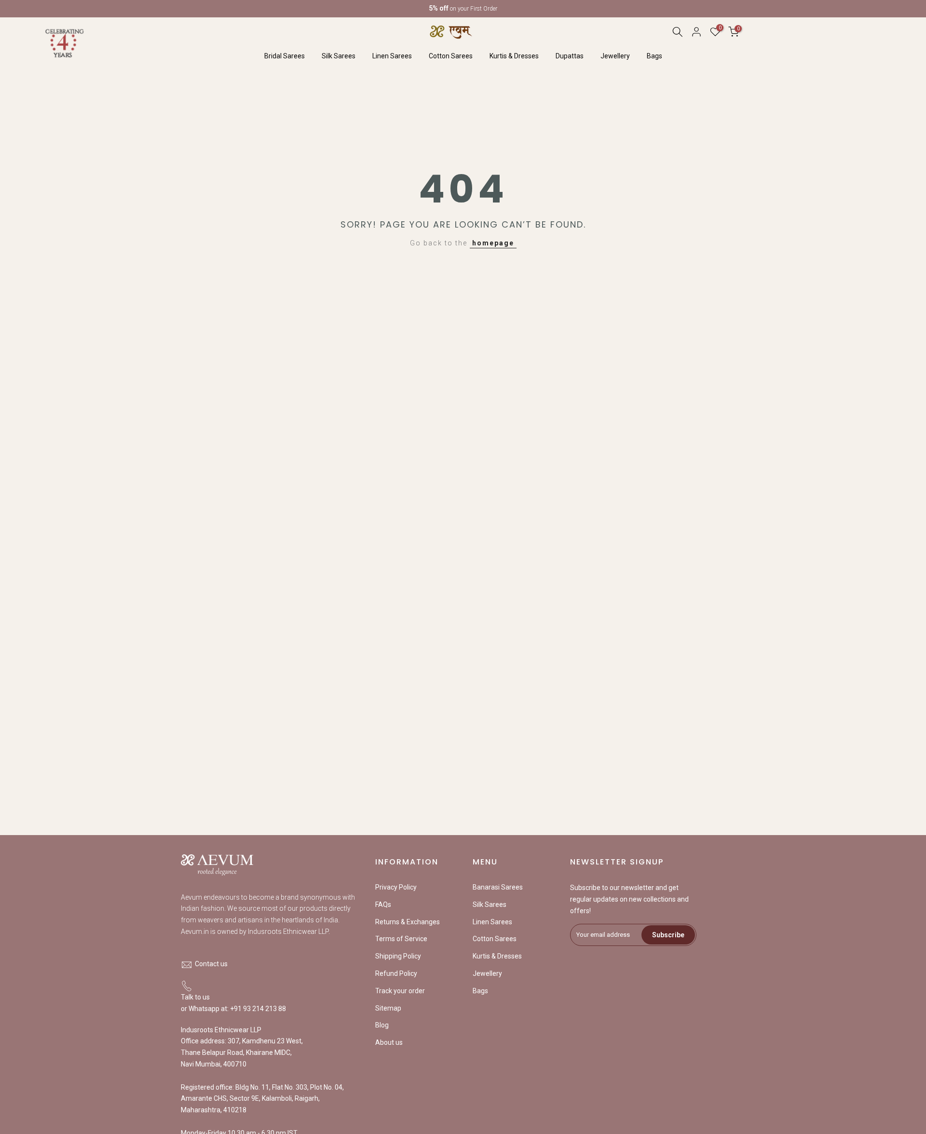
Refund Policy (396, 973)
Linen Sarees (392, 56)
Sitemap (388, 1008)
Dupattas (570, 56)
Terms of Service (401, 939)
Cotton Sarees (451, 56)
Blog (382, 1025)
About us (389, 1042)
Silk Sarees (338, 56)
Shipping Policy (398, 956)
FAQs (383, 904)
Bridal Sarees (284, 56)
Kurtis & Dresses (514, 56)
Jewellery (615, 56)
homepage (493, 243)
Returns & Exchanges (407, 922)
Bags (654, 56)
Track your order (400, 991)
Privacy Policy (396, 887)
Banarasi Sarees (498, 887)
